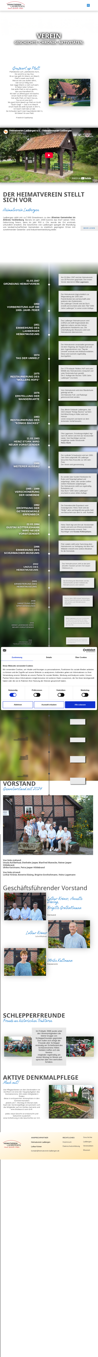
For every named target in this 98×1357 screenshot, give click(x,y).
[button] (88, 5)
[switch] (37, 695)
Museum (86, 1150)
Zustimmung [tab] (17, 657)
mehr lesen (89, 228)
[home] (16, 5)
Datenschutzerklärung (71, 1146)
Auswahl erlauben (49, 705)
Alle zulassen (80, 705)
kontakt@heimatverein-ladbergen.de (45, 1151)
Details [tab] (49, 657)
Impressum (67, 1142)
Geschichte (87, 1137)
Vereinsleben (88, 1146)
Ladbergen (87, 1142)
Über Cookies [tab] (81, 657)
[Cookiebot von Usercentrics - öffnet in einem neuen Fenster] (84, 650)
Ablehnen (18, 705)
